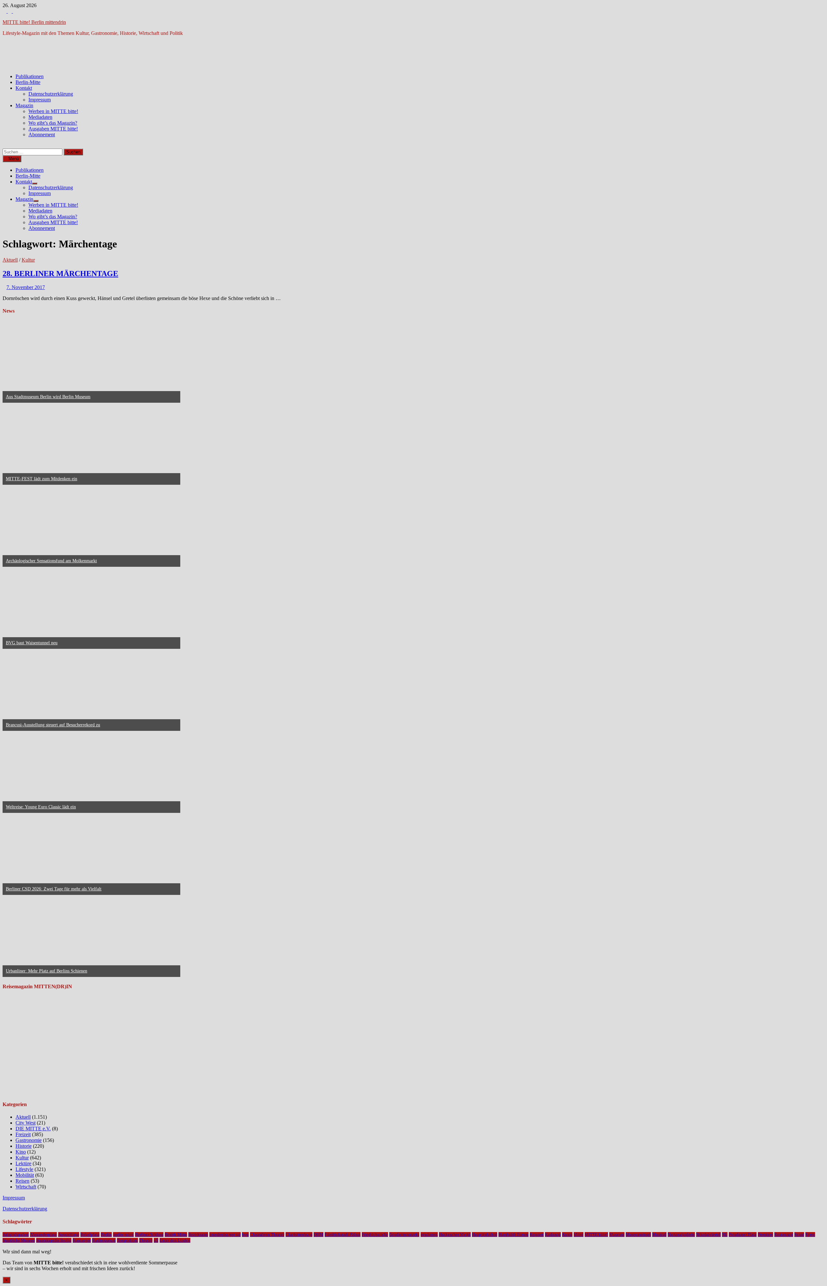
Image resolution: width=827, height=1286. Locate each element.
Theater (145, 1240)
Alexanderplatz (43, 1234)
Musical (659, 1234)
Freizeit (23, 1134)
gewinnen (429, 1234)
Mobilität (25, 1175)
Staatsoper (82, 1240)
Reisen (22, 1181)
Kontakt (24, 88)
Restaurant (783, 1234)
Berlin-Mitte (28, 82)
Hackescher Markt (455, 1234)
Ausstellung (68, 1234)
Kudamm (553, 1234)
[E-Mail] (15, 11)
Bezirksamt (198, 1234)
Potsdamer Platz (743, 1234)
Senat (799, 1234)
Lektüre (23, 1163)
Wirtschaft (26, 1186)
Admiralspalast (16, 1234)
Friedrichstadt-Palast (343, 1234)
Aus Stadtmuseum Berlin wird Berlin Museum (48, 396)
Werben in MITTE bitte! (53, 111)
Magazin (24, 105)
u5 (156, 1240)
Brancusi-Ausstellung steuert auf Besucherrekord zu (53, 724)
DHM (318, 1234)
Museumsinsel (638, 1234)
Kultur (28, 260)
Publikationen (30, 76)
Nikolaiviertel (708, 1234)
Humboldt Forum (513, 1234)
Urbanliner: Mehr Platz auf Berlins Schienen (46, 971)
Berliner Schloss (149, 1234)
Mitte (578, 1234)
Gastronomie (29, 1140)
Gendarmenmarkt (404, 1234)
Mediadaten (40, 117)
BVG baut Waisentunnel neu (32, 642)
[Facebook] (5, 11)
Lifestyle (24, 1169)
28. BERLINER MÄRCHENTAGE (60, 273)
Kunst (567, 1234)
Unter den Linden (175, 1240)
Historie (24, 1146)
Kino (21, 1152)
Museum (616, 1234)
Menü (13, 158)
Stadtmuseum (104, 1240)
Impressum (39, 99)
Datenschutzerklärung (50, 94)
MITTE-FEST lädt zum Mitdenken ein (41, 478)
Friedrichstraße (375, 1234)
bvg (245, 1234)
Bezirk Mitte (176, 1234)
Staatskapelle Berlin (53, 1240)
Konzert (537, 1234)
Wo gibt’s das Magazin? (52, 123)
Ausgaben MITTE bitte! (53, 128)
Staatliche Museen (19, 1240)
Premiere (765, 1234)
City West (26, 1122)
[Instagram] (10, 11)
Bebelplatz (89, 1234)
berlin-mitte (123, 1234)
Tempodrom (127, 1240)
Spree (810, 1234)
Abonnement (41, 134)
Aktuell (10, 260)
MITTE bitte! (596, 1234)
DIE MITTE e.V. (33, 1128)
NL (725, 1234)
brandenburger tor (225, 1234)
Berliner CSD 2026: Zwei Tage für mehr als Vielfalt (53, 889)
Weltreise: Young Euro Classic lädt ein (41, 806)
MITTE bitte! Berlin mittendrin (34, 22)
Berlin (106, 1234)
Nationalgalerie (681, 1234)
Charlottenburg (299, 1234)
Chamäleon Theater (267, 1234)
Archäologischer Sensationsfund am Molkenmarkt (51, 560)
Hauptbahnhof (484, 1234)
